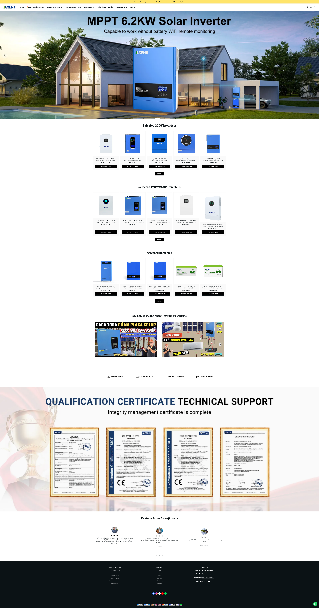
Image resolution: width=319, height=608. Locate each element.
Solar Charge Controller (106, 7)
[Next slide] (162, 555)
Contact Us (159, 583)
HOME (22, 7)
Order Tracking (159, 581)
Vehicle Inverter (121, 7)
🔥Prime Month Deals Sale (35, 7)
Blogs (159, 575)
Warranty (115, 573)
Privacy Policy (114, 583)
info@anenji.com (206, 574)
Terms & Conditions (115, 570)
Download (159, 578)
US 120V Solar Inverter (74, 7)
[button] (307, 7)
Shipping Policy (115, 578)
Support (132, 7)
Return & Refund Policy (115, 581)
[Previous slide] (156, 555)
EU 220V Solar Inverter (54, 7)
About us (159, 573)
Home (159, 570)
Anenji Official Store (161, 599)
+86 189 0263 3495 (208, 577)
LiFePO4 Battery (89, 7)
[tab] (138, 118)
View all (159, 173)
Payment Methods (114, 575)
